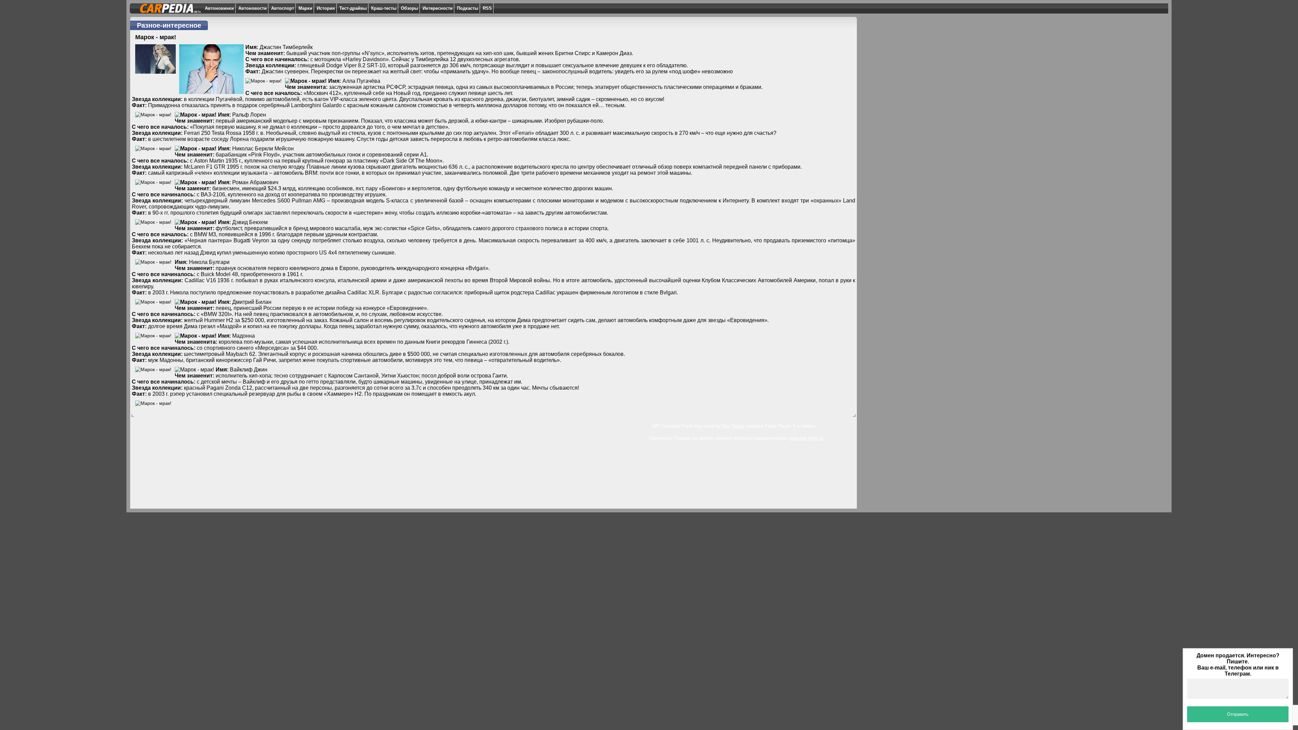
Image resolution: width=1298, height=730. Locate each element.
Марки (305, 8)
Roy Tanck (733, 426)
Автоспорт (282, 8)
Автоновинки (219, 8)
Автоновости (252, 8)
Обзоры (409, 8)
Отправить (1238, 714)
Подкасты (467, 8)
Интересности (438, 8)
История (326, 8)
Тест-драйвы (353, 8)
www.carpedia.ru (295, 501)
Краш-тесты (383, 8)
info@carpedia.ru (181, 497)
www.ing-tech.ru (806, 438)
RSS (487, 8)
